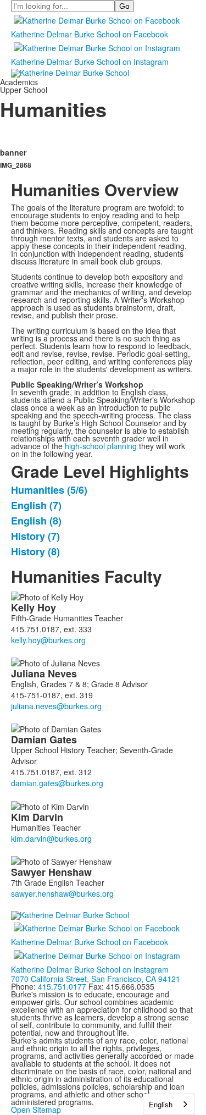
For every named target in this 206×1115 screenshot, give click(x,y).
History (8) (35, 551)
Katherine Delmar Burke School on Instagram (90, 61)
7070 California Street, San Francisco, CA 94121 (95, 978)
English (160, 1104)
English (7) (36, 505)
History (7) (35, 536)
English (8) (36, 521)
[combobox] (169, 1104)
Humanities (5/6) (49, 490)
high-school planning (101, 445)
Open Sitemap (36, 1109)
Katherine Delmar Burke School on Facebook (89, 34)
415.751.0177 (62, 986)
